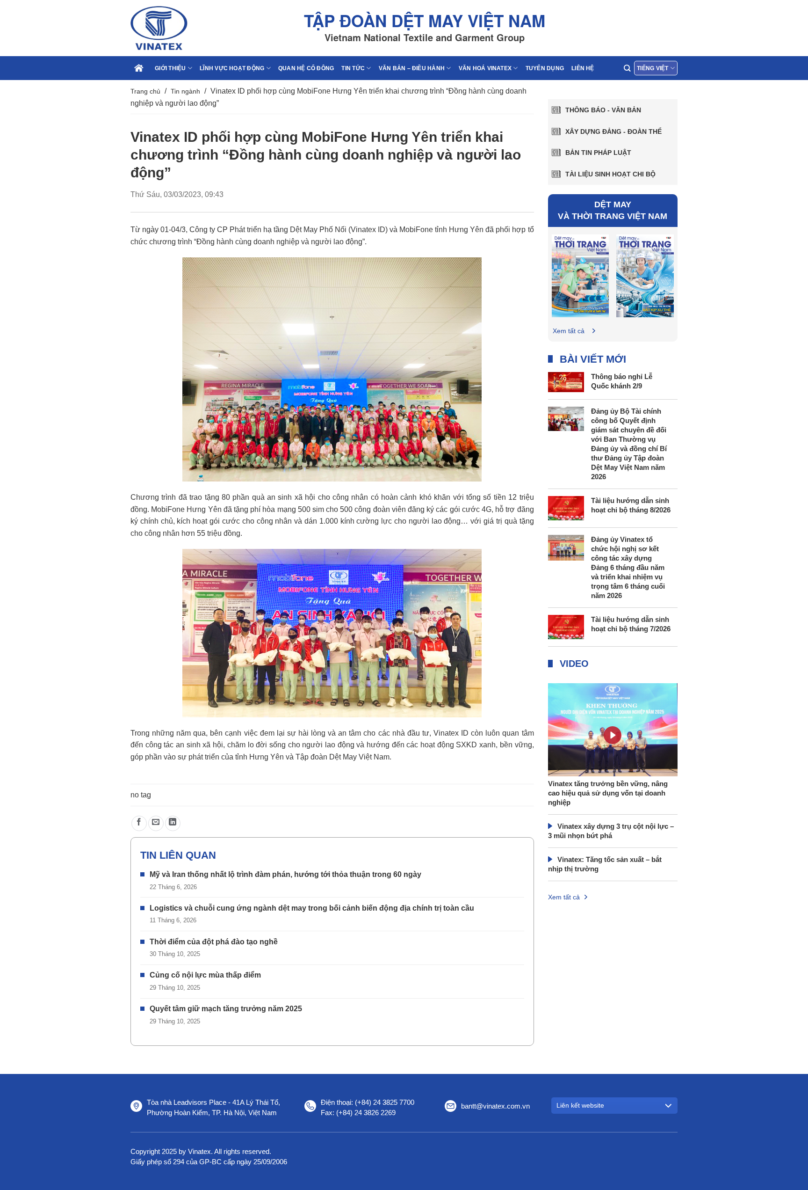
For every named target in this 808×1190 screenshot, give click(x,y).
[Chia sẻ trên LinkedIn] (172, 823)
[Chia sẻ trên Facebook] (139, 823)
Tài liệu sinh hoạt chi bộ (610, 174)
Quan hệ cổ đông (306, 68)
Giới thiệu (170, 68)
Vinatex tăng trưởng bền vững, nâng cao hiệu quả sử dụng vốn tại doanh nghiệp (608, 793)
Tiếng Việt (652, 68)
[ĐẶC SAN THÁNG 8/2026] (580, 275)
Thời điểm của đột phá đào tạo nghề (214, 942)
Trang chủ (145, 91)
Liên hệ (582, 68)
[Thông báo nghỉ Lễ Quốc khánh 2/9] (566, 382)
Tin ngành (185, 91)
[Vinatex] (177, 28)
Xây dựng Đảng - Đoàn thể (613, 131)
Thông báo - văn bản (603, 110)
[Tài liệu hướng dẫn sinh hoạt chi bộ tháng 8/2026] (566, 507)
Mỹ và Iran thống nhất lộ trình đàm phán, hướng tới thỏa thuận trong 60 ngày (285, 874)
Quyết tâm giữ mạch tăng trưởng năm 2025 (226, 1009)
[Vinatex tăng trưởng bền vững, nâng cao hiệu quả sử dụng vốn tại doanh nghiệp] (613, 749)
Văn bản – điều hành (412, 68)
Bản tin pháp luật (598, 152)
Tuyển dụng (545, 68)
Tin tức (353, 68)
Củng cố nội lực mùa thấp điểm (205, 975)
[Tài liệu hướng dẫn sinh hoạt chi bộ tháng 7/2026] (566, 626)
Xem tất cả (568, 331)
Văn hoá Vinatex (485, 68)
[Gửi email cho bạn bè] (156, 823)
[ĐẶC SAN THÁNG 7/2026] (645, 275)
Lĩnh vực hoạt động (232, 68)
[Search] (627, 68)
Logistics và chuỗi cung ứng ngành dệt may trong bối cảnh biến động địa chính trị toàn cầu (312, 908)
